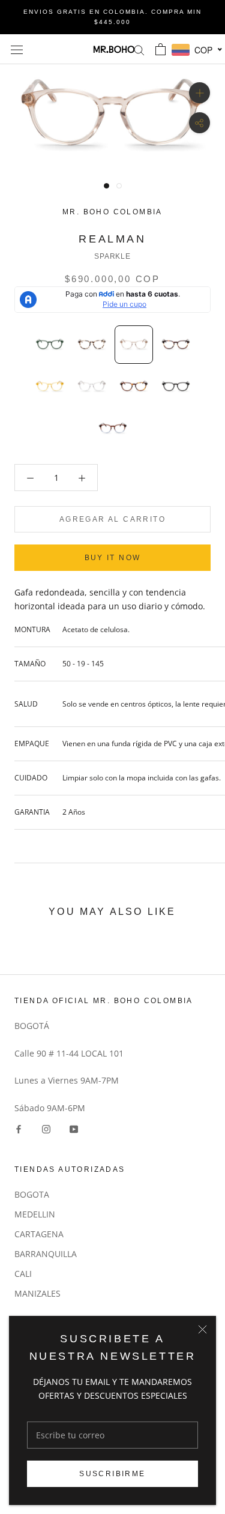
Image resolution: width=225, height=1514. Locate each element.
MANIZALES (37, 1293)
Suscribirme (112, 1474)
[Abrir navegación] (17, 48)
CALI (23, 1273)
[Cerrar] (202, 1329)
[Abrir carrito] (160, 49)
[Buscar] (139, 49)
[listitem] (50, 344)
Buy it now (113, 557)
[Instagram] (46, 1128)
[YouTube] (74, 1128)
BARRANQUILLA (45, 1253)
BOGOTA (31, 1194)
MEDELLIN (34, 1214)
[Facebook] (18, 1128)
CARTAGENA (39, 1234)
